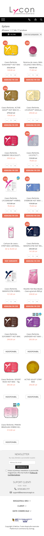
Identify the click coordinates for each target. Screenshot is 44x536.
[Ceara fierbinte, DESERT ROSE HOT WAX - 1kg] (11, 367)
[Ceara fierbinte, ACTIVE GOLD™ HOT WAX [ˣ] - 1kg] (11, 95)
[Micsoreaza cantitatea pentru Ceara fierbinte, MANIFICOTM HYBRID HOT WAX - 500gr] (7, 302)
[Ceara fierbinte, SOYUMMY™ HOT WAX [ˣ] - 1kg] (11, 322)
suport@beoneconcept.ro (23, 492)
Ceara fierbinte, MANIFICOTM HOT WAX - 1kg (33, 244)
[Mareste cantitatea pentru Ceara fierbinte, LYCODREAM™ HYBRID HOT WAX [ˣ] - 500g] (15, 211)
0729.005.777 (23, 489)
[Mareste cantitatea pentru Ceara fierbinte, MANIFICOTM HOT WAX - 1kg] (37, 256)
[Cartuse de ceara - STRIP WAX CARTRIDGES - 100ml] (11, 231)
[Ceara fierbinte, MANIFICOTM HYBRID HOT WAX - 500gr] (11, 276)
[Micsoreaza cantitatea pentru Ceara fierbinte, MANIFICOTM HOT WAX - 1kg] (29, 256)
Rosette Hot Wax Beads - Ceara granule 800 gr (33, 290)
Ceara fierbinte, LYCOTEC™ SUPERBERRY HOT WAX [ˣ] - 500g (33, 154)
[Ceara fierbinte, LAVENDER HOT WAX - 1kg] (33, 322)
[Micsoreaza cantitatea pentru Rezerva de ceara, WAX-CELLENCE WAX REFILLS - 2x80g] (29, 75)
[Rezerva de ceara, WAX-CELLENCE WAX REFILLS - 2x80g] (33, 50)
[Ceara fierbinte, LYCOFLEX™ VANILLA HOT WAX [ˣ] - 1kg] (33, 95)
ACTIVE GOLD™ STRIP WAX (33, 380)
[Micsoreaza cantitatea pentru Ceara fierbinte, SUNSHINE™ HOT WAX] (7, 75)
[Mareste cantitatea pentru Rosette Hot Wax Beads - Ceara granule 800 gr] (37, 302)
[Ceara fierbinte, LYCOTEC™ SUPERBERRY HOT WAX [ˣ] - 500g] (33, 140)
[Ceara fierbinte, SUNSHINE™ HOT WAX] (11, 50)
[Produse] (3, 20)
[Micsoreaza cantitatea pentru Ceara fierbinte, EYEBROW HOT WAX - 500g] (29, 211)
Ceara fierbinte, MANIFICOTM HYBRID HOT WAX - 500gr (11, 290)
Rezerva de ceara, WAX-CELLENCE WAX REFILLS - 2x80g (33, 63)
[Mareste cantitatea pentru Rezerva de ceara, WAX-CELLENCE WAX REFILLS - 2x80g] (37, 75)
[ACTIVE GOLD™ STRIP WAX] (33, 367)
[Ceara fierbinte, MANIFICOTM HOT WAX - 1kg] (33, 231)
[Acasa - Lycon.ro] (22, 11)
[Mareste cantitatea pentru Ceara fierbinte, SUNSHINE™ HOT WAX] (15, 75)
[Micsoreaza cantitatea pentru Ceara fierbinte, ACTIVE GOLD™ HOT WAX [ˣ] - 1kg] (7, 120)
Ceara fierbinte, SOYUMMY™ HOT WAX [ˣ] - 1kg (11, 335)
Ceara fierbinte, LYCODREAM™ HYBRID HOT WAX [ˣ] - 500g (11, 199)
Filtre (13, 34)
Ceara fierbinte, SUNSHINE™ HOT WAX (11, 63)
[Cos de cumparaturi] (35, 19)
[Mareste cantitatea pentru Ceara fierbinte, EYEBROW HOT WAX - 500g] (37, 211)
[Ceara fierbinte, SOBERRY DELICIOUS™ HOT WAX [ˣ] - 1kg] (11, 140)
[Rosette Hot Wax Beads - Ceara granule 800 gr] (33, 276)
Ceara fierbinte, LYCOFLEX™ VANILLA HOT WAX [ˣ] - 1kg (33, 108)
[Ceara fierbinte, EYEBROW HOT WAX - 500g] (33, 186)
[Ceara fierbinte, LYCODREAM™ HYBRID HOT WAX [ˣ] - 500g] (11, 186)
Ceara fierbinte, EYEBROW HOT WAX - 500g (33, 199)
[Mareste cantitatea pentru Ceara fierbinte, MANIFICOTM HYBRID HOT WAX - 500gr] (15, 302)
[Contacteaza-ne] (29, 19)
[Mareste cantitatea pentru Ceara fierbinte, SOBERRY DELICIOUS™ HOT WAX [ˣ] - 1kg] (15, 166)
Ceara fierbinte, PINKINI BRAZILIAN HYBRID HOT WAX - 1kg (11, 426)
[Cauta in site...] (41, 19)
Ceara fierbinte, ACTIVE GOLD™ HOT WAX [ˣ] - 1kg (11, 108)
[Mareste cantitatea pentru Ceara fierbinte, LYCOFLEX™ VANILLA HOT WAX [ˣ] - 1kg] (37, 120)
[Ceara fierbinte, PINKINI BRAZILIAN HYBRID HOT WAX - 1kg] (11, 412)
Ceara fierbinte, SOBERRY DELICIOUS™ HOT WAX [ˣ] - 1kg (11, 154)
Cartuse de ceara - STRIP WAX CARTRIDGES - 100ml (11, 244)
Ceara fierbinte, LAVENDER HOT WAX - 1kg (33, 335)
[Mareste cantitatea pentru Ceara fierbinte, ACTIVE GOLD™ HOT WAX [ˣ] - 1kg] (15, 120)
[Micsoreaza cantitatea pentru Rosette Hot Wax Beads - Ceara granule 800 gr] (29, 302)
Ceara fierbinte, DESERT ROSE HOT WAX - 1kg (11, 380)
